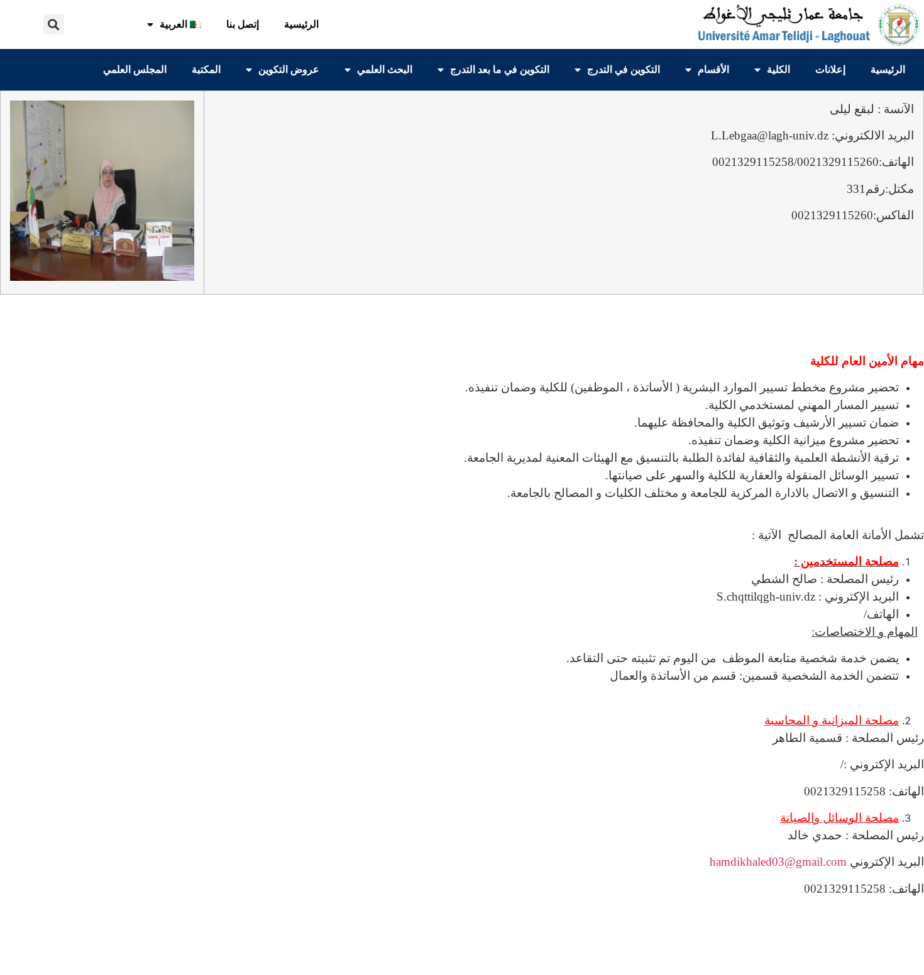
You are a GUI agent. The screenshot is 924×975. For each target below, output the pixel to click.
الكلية (778, 69)
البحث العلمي (384, 69)
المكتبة (206, 69)
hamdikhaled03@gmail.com (778, 861)
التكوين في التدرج (623, 69)
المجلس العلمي (135, 69)
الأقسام (713, 69)
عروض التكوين (288, 69)
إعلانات (830, 69)
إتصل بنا (242, 24)
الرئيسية (301, 24)
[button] (53, 24)
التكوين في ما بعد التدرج (499, 69)
